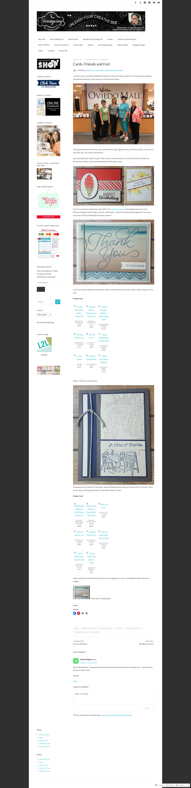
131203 (91, 345)
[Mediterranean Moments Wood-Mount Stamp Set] (79, 515)
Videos (40, 50)
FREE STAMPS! (43, 45)
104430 (91, 365)
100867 (79, 543)
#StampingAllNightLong (133, 628)
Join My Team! (73, 39)
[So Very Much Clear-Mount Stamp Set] (79, 316)
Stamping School (118, 209)
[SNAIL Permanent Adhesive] (104, 362)
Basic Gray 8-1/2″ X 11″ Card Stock (103, 513)
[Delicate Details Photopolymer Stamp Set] (91, 316)
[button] (98, 186)
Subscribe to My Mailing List (93, 39)
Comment (147, 708)
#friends (76, 628)
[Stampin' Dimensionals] (91, 359)
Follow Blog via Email (44, 267)
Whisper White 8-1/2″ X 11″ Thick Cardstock (79, 343)
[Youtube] (154, 2)
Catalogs (51, 50)
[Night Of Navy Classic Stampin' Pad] (104, 538)
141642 (103, 327)
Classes (110, 39)
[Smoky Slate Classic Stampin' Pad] (79, 559)
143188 (79, 524)
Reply (75, 681)
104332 (103, 370)
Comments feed (44, 743)
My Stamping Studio (105, 45)
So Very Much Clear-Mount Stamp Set (79, 321)
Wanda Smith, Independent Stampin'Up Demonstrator (104, 70)
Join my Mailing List (56, 39)
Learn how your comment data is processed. (116, 715)
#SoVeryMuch (119, 628)
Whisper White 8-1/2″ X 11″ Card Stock (91, 540)
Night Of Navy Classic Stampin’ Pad (103, 543)
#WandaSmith (96, 632)
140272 (79, 345)
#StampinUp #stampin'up (81, 632)
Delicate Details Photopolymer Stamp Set (91, 322)
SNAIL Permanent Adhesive (103, 367)
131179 (79, 567)
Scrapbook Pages (139, 45)
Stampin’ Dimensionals (91, 364)
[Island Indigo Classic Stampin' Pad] (104, 340)
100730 (91, 543)
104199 (79, 365)
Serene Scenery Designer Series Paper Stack (104, 325)
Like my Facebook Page (45, 322)
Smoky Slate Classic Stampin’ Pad (79, 565)
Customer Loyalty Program (126, 39)
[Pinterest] (145, 2)
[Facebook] (136, 2)
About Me (41, 39)
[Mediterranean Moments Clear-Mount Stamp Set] (91, 515)
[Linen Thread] (79, 359)
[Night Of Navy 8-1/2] (79, 535)
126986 (103, 348)
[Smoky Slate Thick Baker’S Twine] (91, 562)
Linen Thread (79, 364)
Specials (90, 45)
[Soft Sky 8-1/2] (91, 337)
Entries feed (43, 740)
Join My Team (78, 45)
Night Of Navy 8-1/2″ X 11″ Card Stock (79, 540)
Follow (40, 289)
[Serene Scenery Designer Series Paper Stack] (104, 319)
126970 (103, 546)
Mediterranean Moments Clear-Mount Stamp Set (91, 521)
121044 (103, 515)
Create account (44, 734)
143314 (91, 325)
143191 (91, 524)
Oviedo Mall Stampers (92, 59)
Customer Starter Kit (61, 45)
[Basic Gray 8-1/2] (104, 507)
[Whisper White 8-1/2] (79, 337)
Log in (41, 737)
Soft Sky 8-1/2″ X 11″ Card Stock (91, 343)
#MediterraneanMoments (89, 628)
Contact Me (63, 50)
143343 (79, 324)
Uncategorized (104, 59)
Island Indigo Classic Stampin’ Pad (103, 346)
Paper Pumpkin (122, 45)
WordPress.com (44, 746)
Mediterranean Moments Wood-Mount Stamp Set (79, 521)
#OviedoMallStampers (106, 628)
